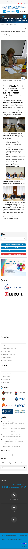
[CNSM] (19, 399)
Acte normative (6, 379)
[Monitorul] (19, 411)
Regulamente (6, 382)
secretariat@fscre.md (11, 11)
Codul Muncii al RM (7, 370)
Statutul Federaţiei (7, 376)
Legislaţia (17, 487)
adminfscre (7, 84)
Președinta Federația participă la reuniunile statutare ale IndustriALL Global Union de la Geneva (13, 441)
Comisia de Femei (7, 357)
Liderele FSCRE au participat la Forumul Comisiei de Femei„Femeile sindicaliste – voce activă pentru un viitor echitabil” (14, 430)
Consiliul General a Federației (9, 348)
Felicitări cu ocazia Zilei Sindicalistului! (12, 446)
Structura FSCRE (6, 342)
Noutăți (23, 486)
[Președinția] (7, 393)
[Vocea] (19, 405)
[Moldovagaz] (13, 286)
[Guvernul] (7, 399)
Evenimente (20, 484)
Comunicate (11, 485)
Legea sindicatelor (7, 373)
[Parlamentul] (19, 393)
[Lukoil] (13, 294)
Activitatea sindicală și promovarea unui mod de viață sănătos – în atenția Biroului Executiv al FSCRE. (14, 423)
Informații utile (12, 487)
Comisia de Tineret (7, 360)
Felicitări (19, 80)
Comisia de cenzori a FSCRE (9, 354)
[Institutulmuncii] (7, 411)
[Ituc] (7, 405)
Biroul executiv (6, 351)
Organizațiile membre (8, 345)
